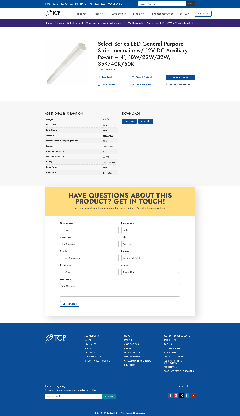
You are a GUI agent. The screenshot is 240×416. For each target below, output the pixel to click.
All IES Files (146, 121)
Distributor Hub (83, 4)
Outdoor (90, 353)
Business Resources (162, 14)
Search (190, 4)
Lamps (88, 340)
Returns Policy (132, 353)
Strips (88, 348)
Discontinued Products (97, 361)
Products (82, 14)
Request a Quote (180, 77)
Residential (67, 4)
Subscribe (109, 396)
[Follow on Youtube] (193, 395)
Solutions (100, 14)
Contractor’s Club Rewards (179, 371)
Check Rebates (108, 84)
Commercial (51, 4)
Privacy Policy (120, 413)
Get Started (69, 303)
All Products (92, 336)
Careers (128, 348)
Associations (131, 344)
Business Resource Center (177, 336)
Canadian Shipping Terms (137, 361)
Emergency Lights (94, 357)
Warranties (170, 353)
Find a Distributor (143, 84)
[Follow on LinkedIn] (187, 395)
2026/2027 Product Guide (108, 4)
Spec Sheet (107, 77)
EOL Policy (129, 365)
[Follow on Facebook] (170, 395)
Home (48, 23)
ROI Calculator (172, 348)
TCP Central (170, 367)
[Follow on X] (181, 395)
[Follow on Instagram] (176, 395)
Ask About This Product (179, 84)
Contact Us (203, 13)
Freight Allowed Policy (137, 357)
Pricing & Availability (145, 77)
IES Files (168, 344)
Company (184, 14)
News (127, 336)
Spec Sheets (170, 340)
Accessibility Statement (136, 413)
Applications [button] (119, 14)
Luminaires (90, 344)
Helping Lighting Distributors (173, 362)
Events (128, 340)
